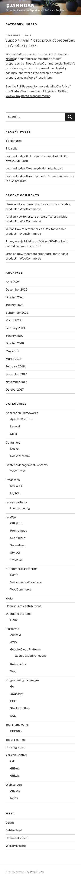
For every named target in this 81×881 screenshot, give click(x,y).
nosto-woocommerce (35, 96)
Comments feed (17, 838)
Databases (13, 480)
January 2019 (14, 336)
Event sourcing (20, 508)
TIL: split (11, 148)
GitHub (15, 768)
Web (13, 671)
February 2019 (15, 328)
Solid (13, 434)
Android (15, 635)
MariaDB (16, 486)
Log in (10, 822)
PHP (13, 701)
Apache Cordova (21, 419)
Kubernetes (18, 664)
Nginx (14, 798)
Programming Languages (22, 680)
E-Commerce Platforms (21, 569)
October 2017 (15, 389)
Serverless (17, 545)
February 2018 (15, 366)
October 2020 (15, 297)
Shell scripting (19, 708)
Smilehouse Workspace (26, 582)
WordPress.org (16, 846)
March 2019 (13, 320)
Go (12, 686)
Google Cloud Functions (31, 655)
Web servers (14, 784)
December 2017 (16, 374)
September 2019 (17, 312)
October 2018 (15, 343)
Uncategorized (15, 747)
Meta (9, 598)
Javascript (17, 694)
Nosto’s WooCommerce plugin (46, 63)
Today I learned (16, 739)
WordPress (17, 471)
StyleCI (15, 552)
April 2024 (13, 282)
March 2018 (13, 358)
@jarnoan (20, 5)
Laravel (15, 426)
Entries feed (14, 830)
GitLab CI (16, 523)
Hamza (10, 204)
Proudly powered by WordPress (25, 871)
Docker (15, 448)
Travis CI (16, 560)
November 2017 (16, 382)
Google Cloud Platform (25, 649)
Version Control (16, 755)
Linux (14, 620)
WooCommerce (20, 589)
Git (12, 761)
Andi (9, 216)
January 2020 (15, 305)
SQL (13, 715)
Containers (13, 442)
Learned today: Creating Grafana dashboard (34, 168)
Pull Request (25, 86)
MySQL (15, 493)
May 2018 (12, 351)
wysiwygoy (13, 96)
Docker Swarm (20, 456)
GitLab (14, 775)
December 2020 (17, 289)
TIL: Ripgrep (14, 141)
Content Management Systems (27, 465)
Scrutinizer (17, 538)
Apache (15, 790)
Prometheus (18, 530)
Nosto (10, 59)
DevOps (11, 517)
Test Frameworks (17, 724)
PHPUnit (16, 730)
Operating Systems (18, 613)
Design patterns (16, 502)
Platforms (12, 629)
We (8, 54)
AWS (13, 642)
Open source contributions (23, 606)
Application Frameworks (22, 413)
